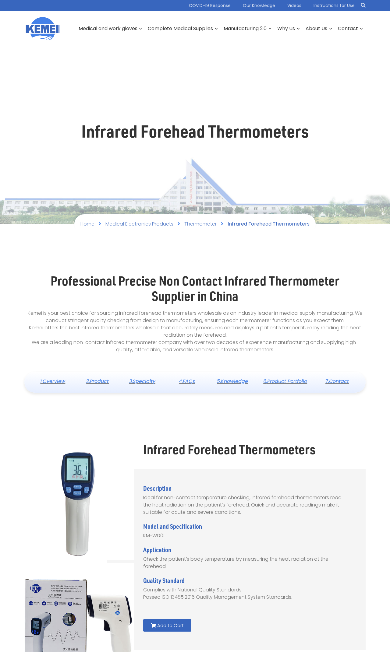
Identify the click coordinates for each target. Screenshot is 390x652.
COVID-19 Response (210, 5)
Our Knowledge (259, 5)
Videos (294, 5)
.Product (97, 381)
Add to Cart (170, 625)
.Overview (52, 381)
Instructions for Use (334, 5)
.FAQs (187, 381)
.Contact (337, 381)
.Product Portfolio (285, 381)
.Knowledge (232, 381)
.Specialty (142, 381)
